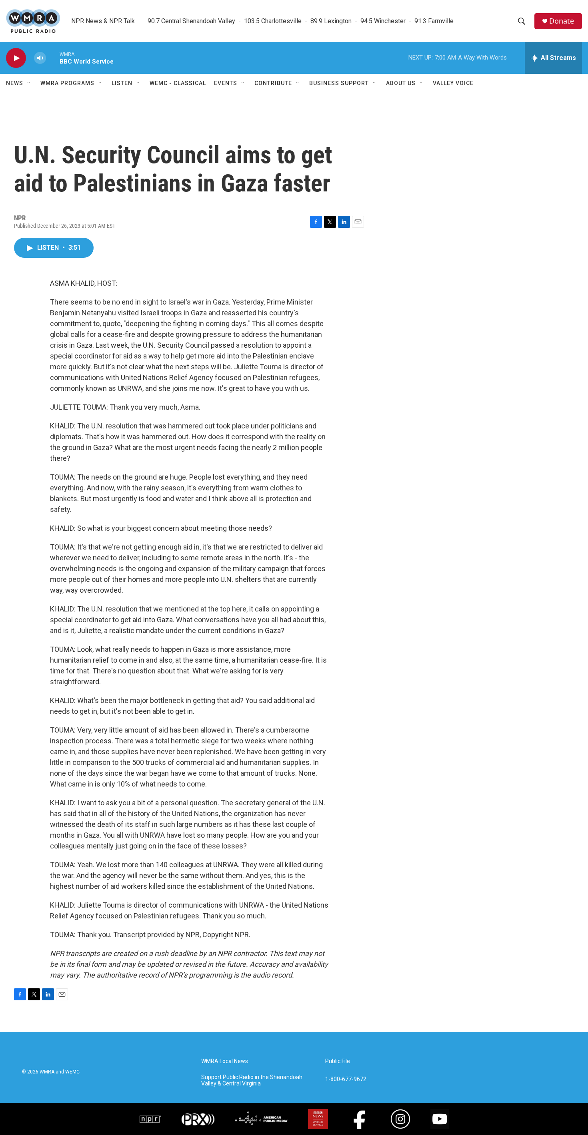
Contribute (273, 83)
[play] (16, 58)
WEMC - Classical (178, 83)
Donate (561, 21)
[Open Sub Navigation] (29, 83)
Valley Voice (453, 83)
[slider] (53, 58)
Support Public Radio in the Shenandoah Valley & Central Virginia (251, 1080)
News (14, 83)
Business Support (339, 83)
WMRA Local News (224, 1061)
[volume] (40, 58)
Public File (337, 1061)
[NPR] (150, 1119)
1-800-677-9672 (345, 1079)
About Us (401, 83)
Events (225, 83)
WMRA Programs (67, 83)
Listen (122, 83)
